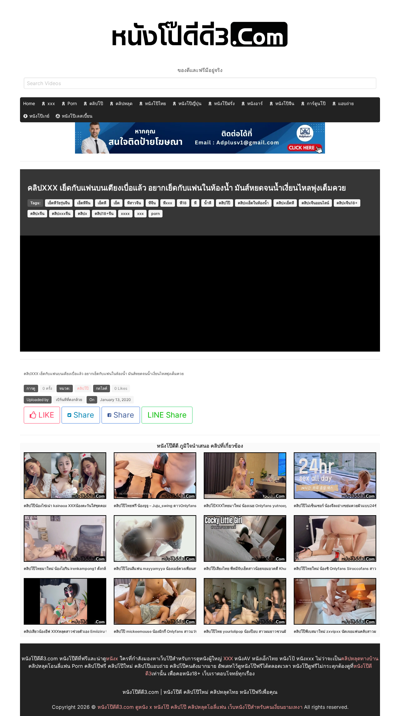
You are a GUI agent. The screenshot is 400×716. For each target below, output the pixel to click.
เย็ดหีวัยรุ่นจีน (59, 203)
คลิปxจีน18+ (347, 203)
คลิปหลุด (124, 103)
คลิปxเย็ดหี (285, 203)
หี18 (183, 203)
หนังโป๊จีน (284, 103)
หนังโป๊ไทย (155, 103)
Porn (72, 103)
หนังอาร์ (255, 103)
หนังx (112, 658)
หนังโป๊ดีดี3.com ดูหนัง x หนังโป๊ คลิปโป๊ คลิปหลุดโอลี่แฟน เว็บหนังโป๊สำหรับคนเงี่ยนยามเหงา (200, 707)
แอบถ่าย (346, 103)
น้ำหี (207, 203)
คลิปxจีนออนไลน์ (315, 203)
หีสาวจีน (134, 203)
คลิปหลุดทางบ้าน (359, 658)
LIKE (45, 414)
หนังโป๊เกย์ (39, 116)
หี (195, 203)
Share (82, 414)
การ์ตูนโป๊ (316, 103)
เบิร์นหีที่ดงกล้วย (69, 399)
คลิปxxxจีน (61, 213)
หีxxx (167, 203)
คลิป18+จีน (104, 213)
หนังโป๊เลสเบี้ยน (77, 116)
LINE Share (167, 414)
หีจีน (152, 203)
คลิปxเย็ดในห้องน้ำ (253, 203)
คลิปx (82, 213)
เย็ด (117, 203)
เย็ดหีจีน (83, 203)
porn (155, 213)
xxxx (125, 213)
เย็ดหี (102, 203)
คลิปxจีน (37, 213)
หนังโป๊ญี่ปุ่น (190, 103)
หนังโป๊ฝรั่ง (224, 103)
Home (29, 103)
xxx (51, 103)
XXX (228, 658)
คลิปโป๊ (96, 103)
